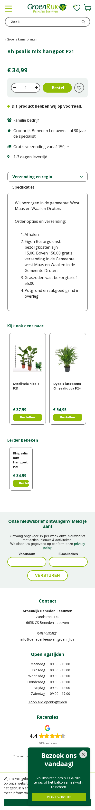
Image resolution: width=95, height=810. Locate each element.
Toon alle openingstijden (47, 702)
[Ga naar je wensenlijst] (76, 7)
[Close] (83, 754)
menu (8, 8)
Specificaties (23, 187)
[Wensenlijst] (76, 7)
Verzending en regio (32, 176)
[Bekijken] (87, 7)
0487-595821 (47, 633)
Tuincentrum (21, 756)
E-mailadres (68, 554)
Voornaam (27, 554)
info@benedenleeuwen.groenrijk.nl (47, 639)
